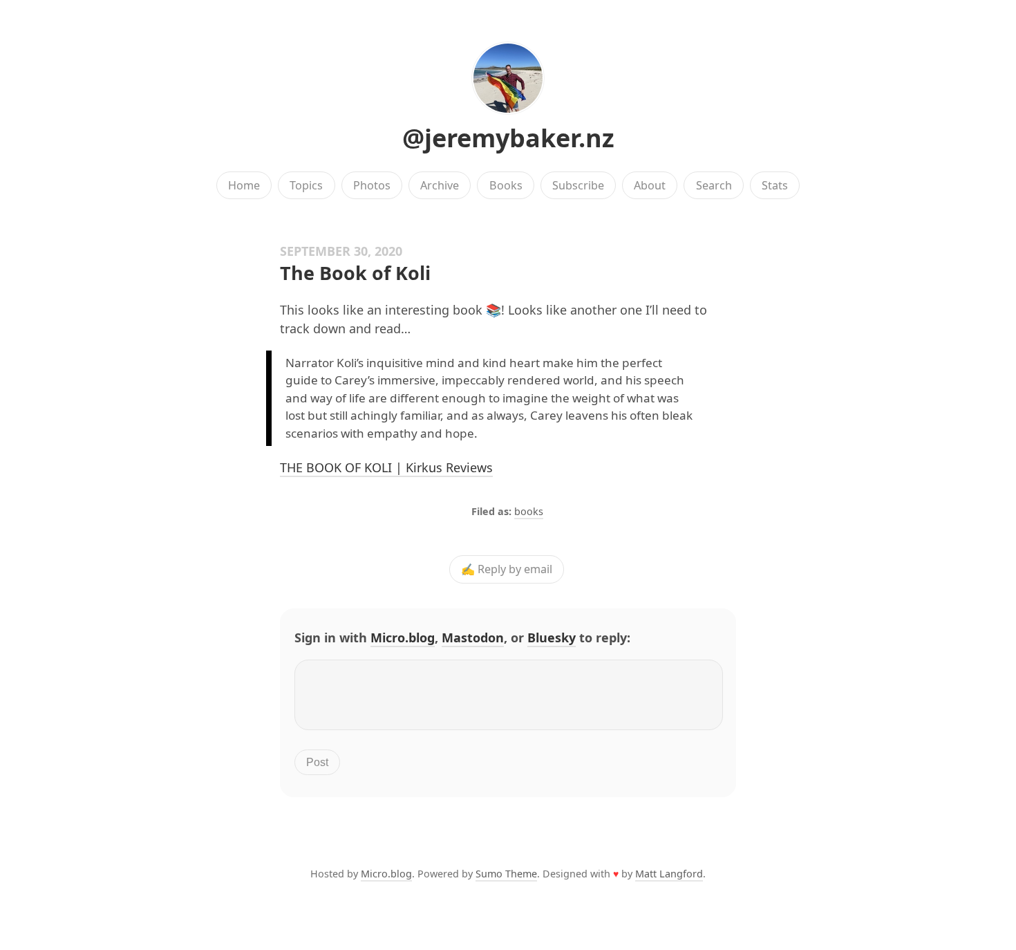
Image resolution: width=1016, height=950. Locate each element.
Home (244, 185)
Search (714, 185)
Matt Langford (669, 873)
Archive (439, 185)
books (528, 511)
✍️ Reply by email (506, 569)
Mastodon (473, 637)
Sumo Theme (506, 873)
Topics (306, 185)
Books (506, 185)
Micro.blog (402, 637)
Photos (372, 185)
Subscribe (578, 185)
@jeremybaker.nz (508, 138)
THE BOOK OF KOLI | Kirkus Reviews (386, 467)
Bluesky (551, 637)
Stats (775, 185)
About (650, 185)
